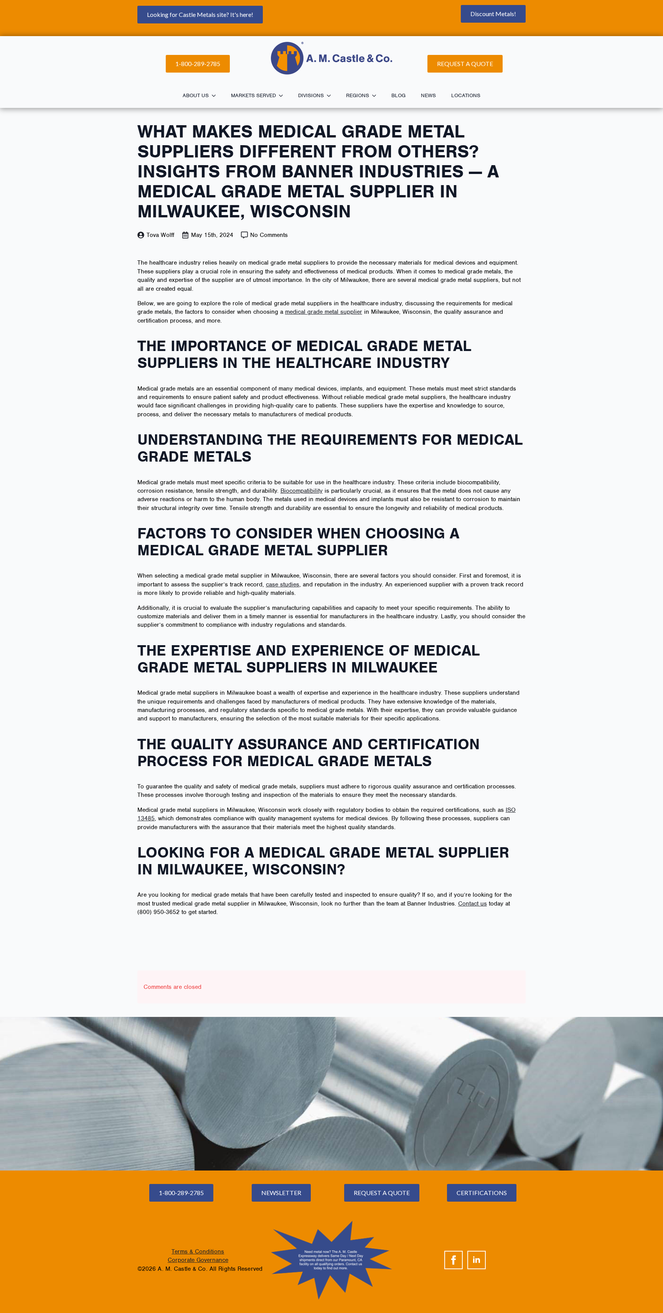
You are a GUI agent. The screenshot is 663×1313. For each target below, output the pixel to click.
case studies (282, 584)
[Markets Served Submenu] (283, 95)
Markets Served (253, 95)
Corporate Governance (198, 1260)
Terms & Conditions (198, 1251)
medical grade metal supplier (323, 312)
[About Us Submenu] (216, 95)
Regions (357, 95)
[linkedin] (476, 1260)
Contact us (472, 903)
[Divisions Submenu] (331, 95)
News (428, 95)
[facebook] (453, 1260)
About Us (196, 95)
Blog (398, 95)
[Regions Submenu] (376, 95)
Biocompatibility (301, 491)
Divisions (311, 95)
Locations (465, 95)
